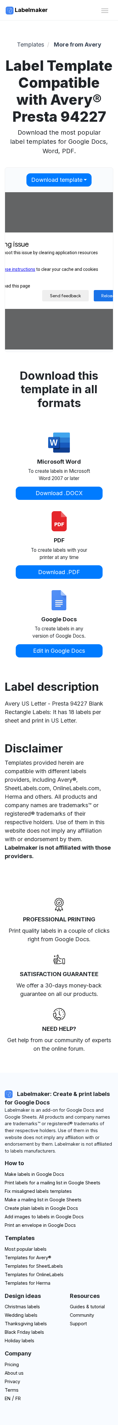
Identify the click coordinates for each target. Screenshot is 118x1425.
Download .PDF (59, 572)
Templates (30, 44)
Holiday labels (19, 1340)
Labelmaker (31, 10)
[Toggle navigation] (104, 10)
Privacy (12, 1381)
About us (14, 1373)
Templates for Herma (27, 1283)
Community (82, 1315)
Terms (12, 1390)
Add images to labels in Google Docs (44, 1216)
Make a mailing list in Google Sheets (43, 1199)
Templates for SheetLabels (34, 1266)
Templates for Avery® (28, 1257)
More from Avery (77, 44)
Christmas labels (22, 1306)
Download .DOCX (59, 493)
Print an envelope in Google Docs (40, 1225)
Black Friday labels (24, 1332)
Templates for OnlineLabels (34, 1274)
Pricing (12, 1364)
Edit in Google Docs (59, 650)
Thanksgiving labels (26, 1323)
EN (7, 1398)
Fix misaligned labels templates (38, 1191)
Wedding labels (21, 1315)
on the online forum (58, 1048)
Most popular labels (26, 1249)
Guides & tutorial (87, 1306)
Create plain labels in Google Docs (41, 1208)
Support (78, 1323)
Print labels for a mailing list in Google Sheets (52, 1182)
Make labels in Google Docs (34, 1174)
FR (18, 1398)
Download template (56, 179)
